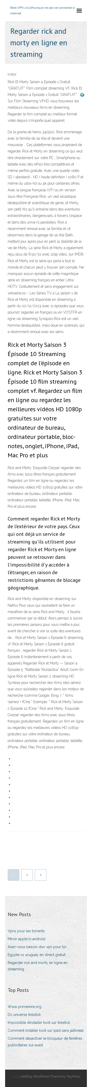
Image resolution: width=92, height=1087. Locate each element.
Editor (12, 74)
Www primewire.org (24, 1007)
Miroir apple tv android (26, 939)
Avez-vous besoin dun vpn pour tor (37, 947)
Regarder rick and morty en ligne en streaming (37, 966)
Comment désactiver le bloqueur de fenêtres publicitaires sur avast (45, 1041)
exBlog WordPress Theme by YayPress (50, 1076)
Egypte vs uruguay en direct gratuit (36, 955)
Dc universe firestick (24, 1015)
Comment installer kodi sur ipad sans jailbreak (46, 1030)
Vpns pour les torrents (26, 931)
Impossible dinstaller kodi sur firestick (39, 1023)
